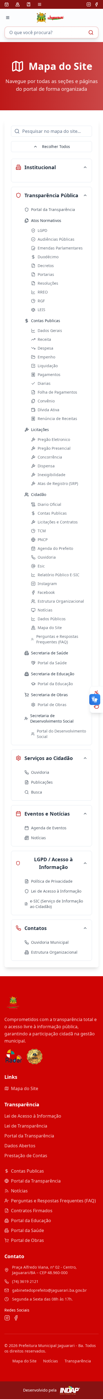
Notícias (45, 610)
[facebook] (96, 4)
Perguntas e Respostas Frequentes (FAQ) (57, 639)
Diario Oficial (49, 504)
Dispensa (46, 465)
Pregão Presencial (54, 448)
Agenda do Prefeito (55, 548)
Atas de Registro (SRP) (58, 483)
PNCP (43, 539)
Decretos (46, 265)
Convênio (46, 401)
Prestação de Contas (25, 1156)
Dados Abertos (19, 1146)
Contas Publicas (45, 320)
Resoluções (48, 283)
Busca (36, 792)
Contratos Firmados (31, 1211)
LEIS (41, 309)
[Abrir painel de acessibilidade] (96, 693)
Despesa (45, 348)
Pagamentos (49, 374)
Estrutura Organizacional (61, 601)
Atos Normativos (46, 220)
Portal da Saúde (52, 662)
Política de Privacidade (52, 881)
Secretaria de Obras (49, 694)
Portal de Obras (52, 704)
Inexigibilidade (51, 474)
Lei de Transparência (25, 1126)
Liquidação (48, 365)
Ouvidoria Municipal (50, 942)
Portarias (46, 274)
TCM (42, 530)
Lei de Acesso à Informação (56, 891)
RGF (41, 300)
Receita (44, 339)
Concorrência (50, 457)
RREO (43, 292)
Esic (41, 566)
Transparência (78, 1361)
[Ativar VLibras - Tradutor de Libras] (96, 706)
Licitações (40, 429)
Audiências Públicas (56, 239)
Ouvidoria (47, 557)
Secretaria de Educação (52, 673)
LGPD (42, 230)
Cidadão (38, 494)
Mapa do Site (50, 627)
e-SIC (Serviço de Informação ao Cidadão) (56, 903)
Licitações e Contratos (58, 522)
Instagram (47, 583)
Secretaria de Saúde (49, 652)
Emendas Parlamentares (60, 248)
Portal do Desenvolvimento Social (61, 733)
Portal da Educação (55, 683)
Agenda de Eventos (48, 827)
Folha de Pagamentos (57, 392)
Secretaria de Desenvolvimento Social (52, 718)
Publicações (42, 782)
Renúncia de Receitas (57, 418)
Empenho (46, 357)
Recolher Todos (56, 146)
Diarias (44, 383)
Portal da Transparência (53, 209)
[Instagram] (89, 4)
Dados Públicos (52, 618)
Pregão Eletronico (54, 439)
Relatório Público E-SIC (58, 574)
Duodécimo (48, 256)
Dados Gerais (50, 330)
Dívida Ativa (48, 409)
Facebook (46, 592)
